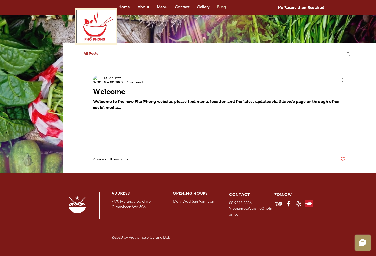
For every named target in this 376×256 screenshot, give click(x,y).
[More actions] (344, 80)
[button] (348, 54)
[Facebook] (288, 203)
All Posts (91, 53)
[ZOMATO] (309, 203)
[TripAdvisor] (278, 203)
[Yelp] (299, 203)
